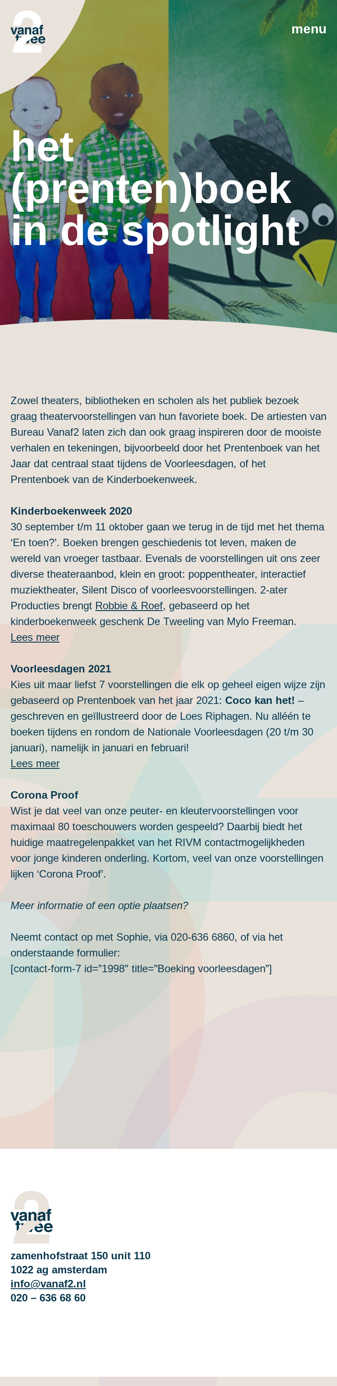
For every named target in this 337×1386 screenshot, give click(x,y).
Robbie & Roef (129, 605)
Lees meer (35, 763)
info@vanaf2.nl (48, 1284)
